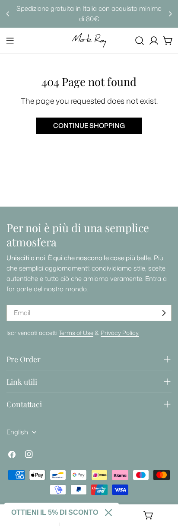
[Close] (108, 512)
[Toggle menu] (10, 40)
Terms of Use (76, 332)
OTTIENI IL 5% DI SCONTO (54, 512)
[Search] (139, 40)
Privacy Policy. (120, 332)
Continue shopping (89, 125)
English (17, 432)
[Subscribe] (164, 313)
